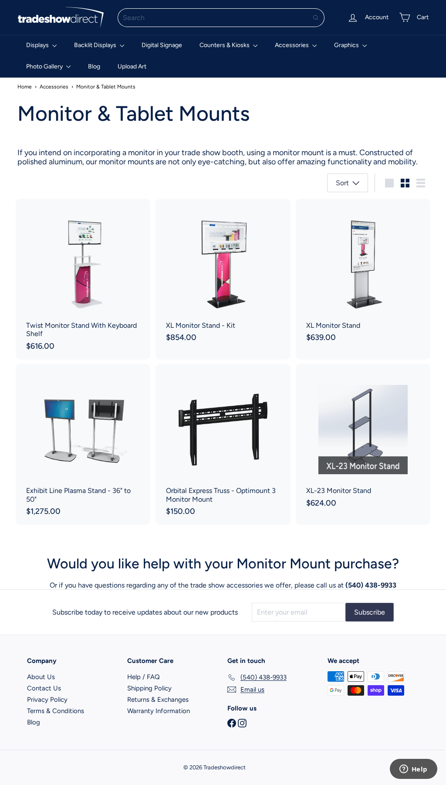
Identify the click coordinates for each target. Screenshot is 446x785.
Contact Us (44, 688)
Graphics (347, 45)
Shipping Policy (149, 688)
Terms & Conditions (55, 711)
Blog (94, 66)
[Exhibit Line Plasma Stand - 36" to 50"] (83, 444)
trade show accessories (226, 585)
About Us (41, 677)
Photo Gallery (45, 66)
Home (24, 87)
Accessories (292, 45)
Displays (38, 45)
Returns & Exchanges (158, 699)
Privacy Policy (47, 699)
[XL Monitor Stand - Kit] (222, 275)
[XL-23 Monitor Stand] (363, 440)
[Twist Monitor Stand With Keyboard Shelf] (83, 279)
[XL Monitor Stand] (363, 275)
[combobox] (221, 17)
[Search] (315, 17)
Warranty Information (158, 711)
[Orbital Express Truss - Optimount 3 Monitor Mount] (222, 444)
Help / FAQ (143, 677)
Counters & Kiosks (225, 45)
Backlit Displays (96, 45)
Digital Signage (162, 45)
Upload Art (132, 66)
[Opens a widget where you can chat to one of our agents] (413, 770)
